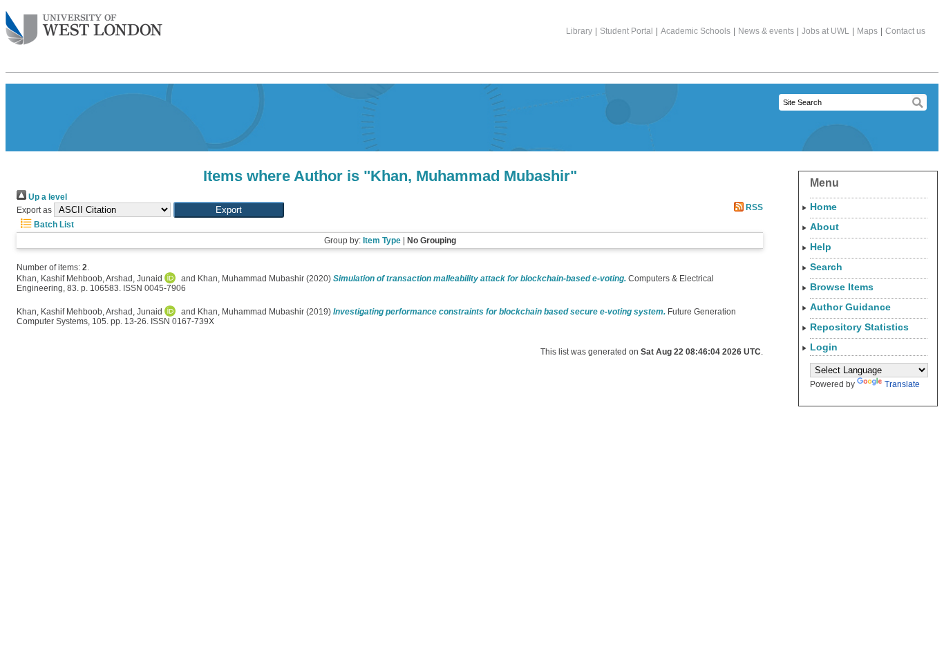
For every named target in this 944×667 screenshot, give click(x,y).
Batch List (53, 224)
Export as (34, 210)
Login (824, 347)
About (824, 226)
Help (820, 246)
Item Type (382, 240)
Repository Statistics (859, 326)
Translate (902, 384)
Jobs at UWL (825, 31)
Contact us (905, 31)
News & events (766, 31)
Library (579, 31)
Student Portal (626, 31)
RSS (753, 207)
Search (826, 266)
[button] (228, 210)
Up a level (46, 197)
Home (823, 206)
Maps (867, 31)
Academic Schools (695, 31)
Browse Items (842, 286)
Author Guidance (850, 306)
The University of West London (84, 29)
